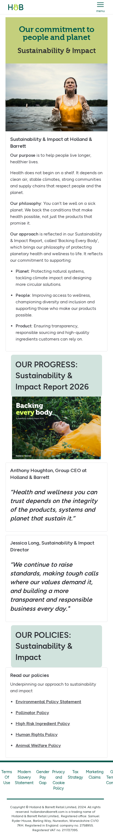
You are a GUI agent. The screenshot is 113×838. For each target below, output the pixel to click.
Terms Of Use (6, 777)
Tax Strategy (75, 774)
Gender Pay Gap (42, 777)
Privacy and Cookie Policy (58, 780)
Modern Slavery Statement (24, 777)
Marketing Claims (94, 774)
